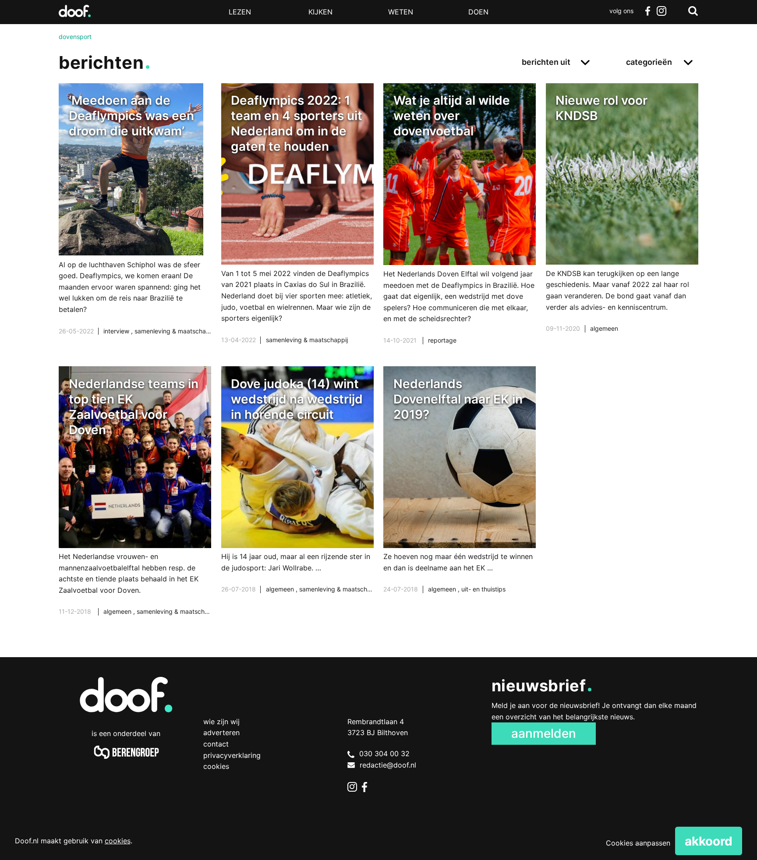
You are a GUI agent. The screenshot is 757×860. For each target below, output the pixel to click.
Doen (478, 11)
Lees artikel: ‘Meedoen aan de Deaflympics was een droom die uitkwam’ (135, 220)
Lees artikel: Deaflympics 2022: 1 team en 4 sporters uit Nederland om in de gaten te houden (297, 224)
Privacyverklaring (232, 755)
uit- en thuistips (483, 589)
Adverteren (221, 732)
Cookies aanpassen (638, 843)
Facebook (647, 11)
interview (117, 331)
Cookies (216, 766)
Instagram (661, 11)
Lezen (240, 11)
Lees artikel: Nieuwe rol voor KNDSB (622, 218)
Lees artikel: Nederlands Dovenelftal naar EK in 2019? (459, 490)
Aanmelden (543, 733)
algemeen (604, 328)
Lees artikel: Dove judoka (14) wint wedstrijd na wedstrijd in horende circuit (297, 490)
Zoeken (693, 11)
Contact (216, 744)
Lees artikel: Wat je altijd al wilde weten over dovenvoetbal (459, 224)
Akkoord (708, 841)
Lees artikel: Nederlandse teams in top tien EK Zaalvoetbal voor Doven (135, 501)
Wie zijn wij (221, 721)
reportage (442, 340)
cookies (118, 840)
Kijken (320, 11)
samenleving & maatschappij (175, 331)
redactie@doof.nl (388, 765)
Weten (400, 11)
